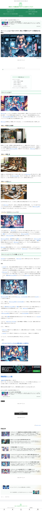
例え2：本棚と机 (17, 82)
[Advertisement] (21, 63)
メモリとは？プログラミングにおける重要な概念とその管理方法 (15, 343)
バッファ (3, 258)
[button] (21, 414)
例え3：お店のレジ (17, 84)
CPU (12, 116)
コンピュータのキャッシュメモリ (20, 86)
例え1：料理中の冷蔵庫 (18, 81)
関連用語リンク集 (6, 376)
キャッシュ (3, 113)
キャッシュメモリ (6, 116)
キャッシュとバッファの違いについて (20, 87)
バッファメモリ (24, 296)
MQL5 (2, 380)
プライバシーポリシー (10, 507)
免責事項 (31, 507)
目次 (19, 77)
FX (5, 380)
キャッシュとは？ (16, 79)
